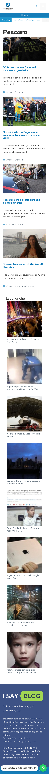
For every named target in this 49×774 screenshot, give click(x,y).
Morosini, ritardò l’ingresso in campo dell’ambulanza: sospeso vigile (21, 135)
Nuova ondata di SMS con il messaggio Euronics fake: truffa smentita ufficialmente (26, 20)
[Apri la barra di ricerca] (36, 6)
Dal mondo (29, 285)
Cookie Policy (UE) (12, 710)
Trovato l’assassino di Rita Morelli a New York (24, 266)
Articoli (10, 92)
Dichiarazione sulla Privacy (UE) (18, 706)
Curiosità (19, 224)
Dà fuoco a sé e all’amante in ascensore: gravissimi (20, 69)
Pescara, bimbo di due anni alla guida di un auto (21, 201)
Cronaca (19, 92)
